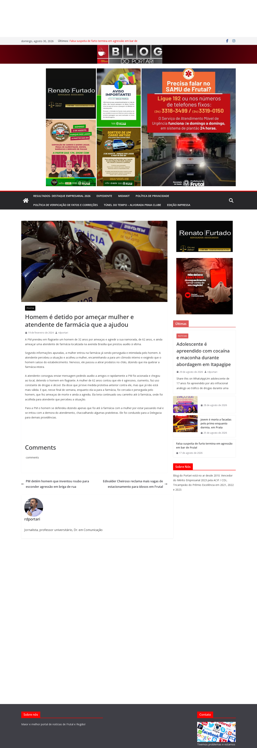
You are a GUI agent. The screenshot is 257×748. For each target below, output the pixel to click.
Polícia (30, 308)
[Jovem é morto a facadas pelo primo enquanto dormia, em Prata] (185, 426)
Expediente (104, 196)
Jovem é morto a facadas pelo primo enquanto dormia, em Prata (216, 423)
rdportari (63, 332)
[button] (71, 93)
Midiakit (124, 196)
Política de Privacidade (152, 196)
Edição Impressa (178, 205)
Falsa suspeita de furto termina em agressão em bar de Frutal (204, 445)
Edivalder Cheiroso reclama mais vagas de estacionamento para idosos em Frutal (133, 484)
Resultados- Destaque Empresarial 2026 (61, 196)
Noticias (182, 336)
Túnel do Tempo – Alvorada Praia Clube (132, 205)
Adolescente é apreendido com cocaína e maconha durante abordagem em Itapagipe (203, 354)
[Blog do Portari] (25, 200)
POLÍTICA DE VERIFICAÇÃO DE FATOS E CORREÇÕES (65, 205)
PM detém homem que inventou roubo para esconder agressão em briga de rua (57, 484)
